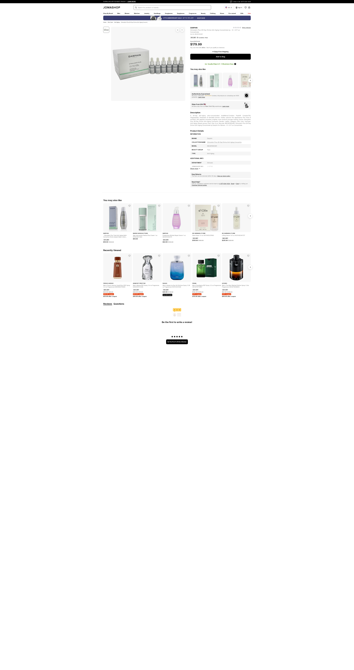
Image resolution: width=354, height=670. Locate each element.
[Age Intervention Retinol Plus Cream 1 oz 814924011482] (159, 205)
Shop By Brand (108, 13)
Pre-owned (232, 13)
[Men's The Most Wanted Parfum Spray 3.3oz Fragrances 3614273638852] (248, 255)
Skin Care (110, 22)
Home (104, 22)
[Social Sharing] (177, 30)
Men (118, 13)
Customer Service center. (199, 185)
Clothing (212, 13)
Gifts (241, 13)
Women (127, 13)
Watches (137, 13)
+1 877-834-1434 (224, 183)
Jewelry (146, 13)
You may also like (198, 69)
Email (232, 183)
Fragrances (192, 13)
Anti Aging (117, 22)
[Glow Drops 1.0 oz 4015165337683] (218, 205)
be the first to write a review (177, 342)
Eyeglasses (180, 13)
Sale (249, 13)
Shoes (222, 13)
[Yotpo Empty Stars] (237, 27)
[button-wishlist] (245, 7)
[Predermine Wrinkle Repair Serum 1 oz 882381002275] (189, 205)
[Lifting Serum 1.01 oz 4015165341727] (248, 205)
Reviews (107, 304)
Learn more (201, 97)
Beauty (203, 13)
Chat (237, 183)
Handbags (157, 13)
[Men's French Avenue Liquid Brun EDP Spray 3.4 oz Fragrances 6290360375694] (129, 255)
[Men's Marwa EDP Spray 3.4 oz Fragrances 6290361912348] (159, 255)
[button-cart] (249, 7)
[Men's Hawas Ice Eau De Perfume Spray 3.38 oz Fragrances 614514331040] (189, 255)
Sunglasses (169, 13)
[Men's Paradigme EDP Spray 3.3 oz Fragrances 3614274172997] (218, 255)
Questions (118, 304)
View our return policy (223, 176)
